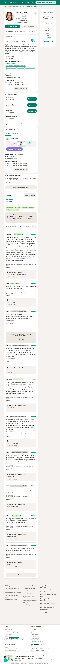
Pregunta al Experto (36, 633)
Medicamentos (35, 634)
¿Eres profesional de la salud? (45, 2)
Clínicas (33, 631)
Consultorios (31, 31)
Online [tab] (8, 133)
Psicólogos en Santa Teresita (13, 592)
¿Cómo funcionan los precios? (15, 124)
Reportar (8, 267)
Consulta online (48, 17)
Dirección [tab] (15, 133)
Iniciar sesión (31, 2)
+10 (6, 69)
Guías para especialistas (10, 651)
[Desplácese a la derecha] (37, 31)
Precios (6, 647)
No (23, 339)
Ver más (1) (43, 612)
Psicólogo (15, 6)
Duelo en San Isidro (28, 593)
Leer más (17, 660)
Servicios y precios (20, 31)
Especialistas (34, 629)
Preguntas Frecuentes (37, 640)
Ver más (25, 575)
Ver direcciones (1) (17, 82)
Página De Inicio (8, 6)
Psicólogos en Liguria (11, 599)
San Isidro (21, 6)
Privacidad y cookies (9, 629)
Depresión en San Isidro (29, 588)
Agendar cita (32, 99)
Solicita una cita (48, 41)
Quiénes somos (8, 634)
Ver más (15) (26, 605)
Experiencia (9, 31)
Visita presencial (48, 13)
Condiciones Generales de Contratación (15, 640)
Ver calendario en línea (21, 84)
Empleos (11, 638)
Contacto (6, 636)
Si (19, 339)
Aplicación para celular (37, 641)
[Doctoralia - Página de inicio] (5, 2)
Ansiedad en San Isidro (29, 591)
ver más (7, 53)
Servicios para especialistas (11, 649)
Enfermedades (35, 638)
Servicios (33, 636)
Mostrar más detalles (21, 89)
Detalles (12, 99)
